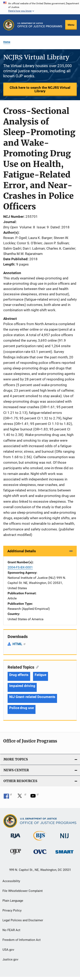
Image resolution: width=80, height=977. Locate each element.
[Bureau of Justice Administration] (15, 839)
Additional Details (21, 551)
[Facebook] (7, 797)
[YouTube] (34, 797)
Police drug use (21, 708)
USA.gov (8, 949)
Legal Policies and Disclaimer (22, 920)
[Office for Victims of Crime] (40, 855)
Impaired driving (22, 686)
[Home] (39, 25)
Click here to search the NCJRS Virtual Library (40, 89)
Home (6, 41)
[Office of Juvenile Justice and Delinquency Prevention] (15, 855)
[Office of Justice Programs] (8, 25)
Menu (71, 24)
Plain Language (12, 901)
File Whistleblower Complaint (22, 891)
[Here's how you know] (40, 7)
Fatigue (40, 675)
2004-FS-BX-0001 (20, 567)
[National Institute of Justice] (64, 839)
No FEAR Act (11, 930)
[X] (21, 797)
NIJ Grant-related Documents (32, 697)
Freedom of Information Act (21, 940)
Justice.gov (10, 959)
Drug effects (19, 675)
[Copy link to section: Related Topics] (36, 667)
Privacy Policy (12, 910)
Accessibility (11, 881)
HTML (18, 644)
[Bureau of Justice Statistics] (40, 841)
